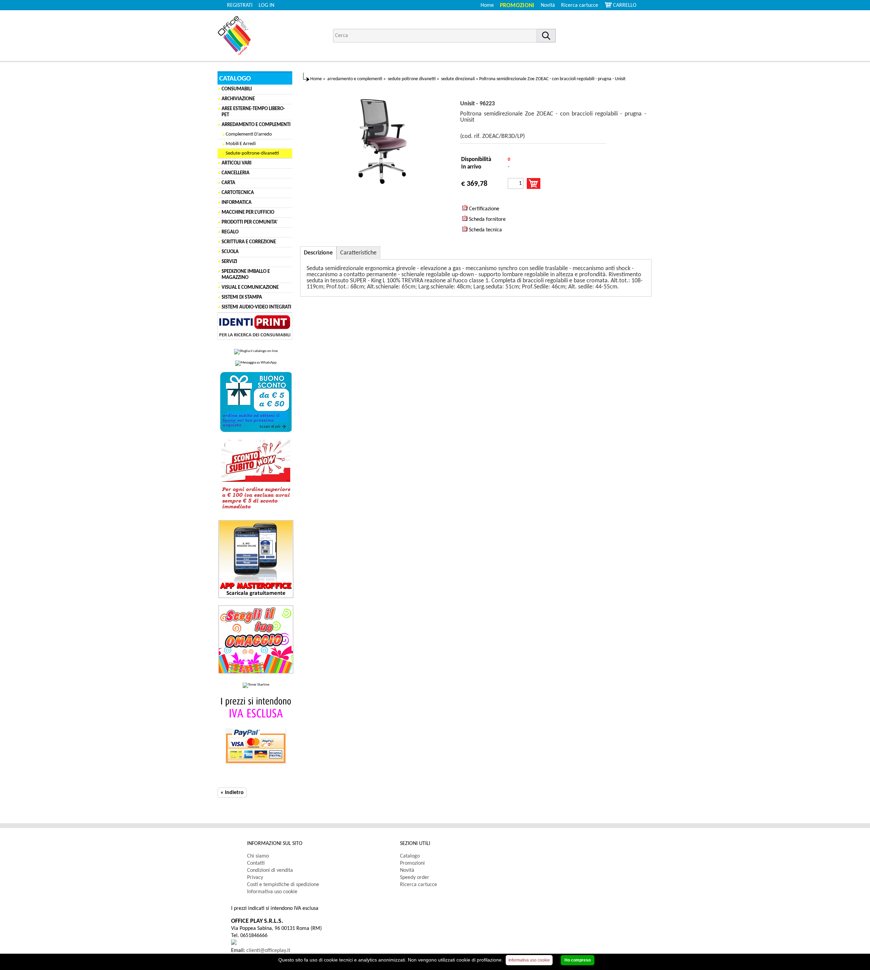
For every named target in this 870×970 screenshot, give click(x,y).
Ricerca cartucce (579, 5)
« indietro (232, 792)
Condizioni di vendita (270, 870)
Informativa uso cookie (272, 892)
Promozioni (517, 5)
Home (487, 5)
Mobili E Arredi (241, 143)
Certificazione (483, 209)
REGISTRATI (240, 5)
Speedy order (414, 877)
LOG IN (266, 5)
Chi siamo (258, 856)
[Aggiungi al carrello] (533, 183)
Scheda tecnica (485, 230)
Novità (548, 5)
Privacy (255, 877)
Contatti (256, 863)
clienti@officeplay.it (268, 950)
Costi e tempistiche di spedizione (283, 884)
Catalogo (410, 856)
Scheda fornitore (487, 219)
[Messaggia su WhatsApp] (256, 363)
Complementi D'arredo (249, 134)
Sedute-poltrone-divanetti (252, 153)
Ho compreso (577, 960)
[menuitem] (582, 5)
